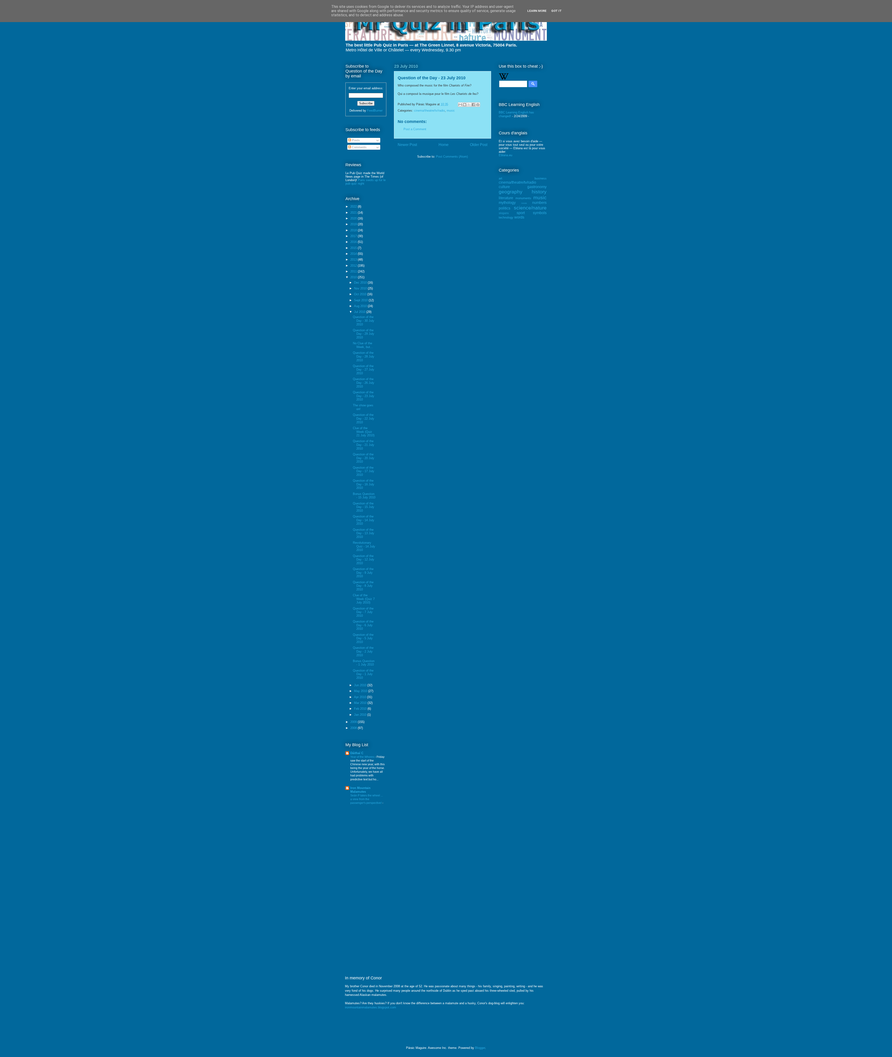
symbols (540, 213)
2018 (354, 230)
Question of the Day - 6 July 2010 (363, 625)
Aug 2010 (361, 306)
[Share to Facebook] (473, 104)
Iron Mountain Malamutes (360, 789)
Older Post (478, 145)
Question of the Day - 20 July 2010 (363, 458)
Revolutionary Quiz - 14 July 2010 (364, 546)
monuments (523, 198)
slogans (504, 213)
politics (504, 208)
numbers (539, 203)
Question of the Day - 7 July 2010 (363, 612)
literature (506, 198)
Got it (556, 11)
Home (444, 145)
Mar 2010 (360, 703)
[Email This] (460, 104)
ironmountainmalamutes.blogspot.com (370, 1007)
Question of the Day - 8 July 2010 (363, 585)
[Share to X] (469, 104)
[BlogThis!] (464, 104)
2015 (354, 248)
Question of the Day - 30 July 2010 (363, 320)
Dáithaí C (356, 753)
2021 (354, 212)
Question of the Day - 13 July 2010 (363, 533)
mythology (507, 203)
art (500, 178)
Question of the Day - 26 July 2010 (363, 382)
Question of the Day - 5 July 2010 (363, 638)
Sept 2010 (361, 300)
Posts (355, 140)
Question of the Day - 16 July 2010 (363, 484)
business (541, 178)
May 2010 (361, 691)
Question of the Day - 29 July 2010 (363, 333)
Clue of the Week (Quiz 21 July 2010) (363, 431)
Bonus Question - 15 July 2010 (364, 495)
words (519, 217)
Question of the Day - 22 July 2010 (363, 418)
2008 (354, 728)
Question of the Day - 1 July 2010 (363, 674)
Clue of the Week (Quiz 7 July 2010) (364, 598)
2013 (354, 259)
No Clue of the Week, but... (363, 345)
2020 (354, 218)
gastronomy (537, 187)
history (539, 191)
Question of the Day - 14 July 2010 (363, 520)
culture (504, 187)
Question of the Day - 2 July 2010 (363, 651)
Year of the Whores (362, 757)
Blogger (480, 1048)
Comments (359, 147)
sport (521, 213)
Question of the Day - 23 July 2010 (363, 396)
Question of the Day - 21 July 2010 (363, 444)
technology (506, 217)
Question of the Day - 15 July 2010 (363, 507)
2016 (354, 242)
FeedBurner (375, 110)
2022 (354, 206)
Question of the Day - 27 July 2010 (363, 369)
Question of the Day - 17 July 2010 (363, 471)
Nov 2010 (361, 288)
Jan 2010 (360, 714)
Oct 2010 (360, 294)
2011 (354, 271)
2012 (354, 265)
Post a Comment (414, 129)
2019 (354, 224)
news (524, 203)
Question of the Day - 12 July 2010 (363, 559)
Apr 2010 (360, 697)
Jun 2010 (360, 685)
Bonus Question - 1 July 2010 (363, 662)
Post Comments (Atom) (452, 156)
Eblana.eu (505, 155)
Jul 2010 (360, 312)
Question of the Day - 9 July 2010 (363, 572)
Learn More (537, 11)
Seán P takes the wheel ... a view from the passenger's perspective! (366, 799)
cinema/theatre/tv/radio (429, 110)
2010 (354, 277)
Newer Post (407, 145)
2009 (354, 722)
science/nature (530, 207)
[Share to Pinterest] (478, 104)
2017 (354, 236)
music (451, 110)
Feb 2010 (360, 708)
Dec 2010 (361, 282)
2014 (354, 253)
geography (510, 191)
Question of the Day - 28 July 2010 (363, 356)
